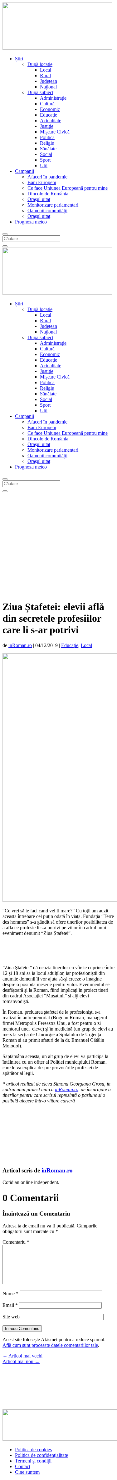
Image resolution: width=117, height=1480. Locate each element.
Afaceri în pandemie (47, 176)
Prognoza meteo (31, 221)
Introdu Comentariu (22, 1328)
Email (10, 1305)
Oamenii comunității (47, 210)
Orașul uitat (38, 199)
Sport (45, 160)
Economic (50, 109)
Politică (47, 137)
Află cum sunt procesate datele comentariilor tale (50, 1345)
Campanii (24, 171)
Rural (45, 75)
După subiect (40, 92)
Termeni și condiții (33, 1460)
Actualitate (50, 120)
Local (45, 70)
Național (48, 86)
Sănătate (48, 148)
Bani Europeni (41, 182)
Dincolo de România (47, 193)
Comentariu (15, 1242)
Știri (19, 58)
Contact (22, 1466)
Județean (48, 81)
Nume (10, 1293)
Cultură (47, 103)
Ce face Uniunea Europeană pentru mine (67, 188)
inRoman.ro (20, 645)
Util (43, 165)
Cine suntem (27, 1472)
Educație (48, 115)
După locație (39, 64)
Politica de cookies (33, 1449)
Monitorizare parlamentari (52, 205)
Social (46, 154)
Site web (11, 1316)
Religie (47, 143)
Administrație (53, 98)
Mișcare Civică (55, 131)
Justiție (46, 126)
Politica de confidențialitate (41, 1455)
